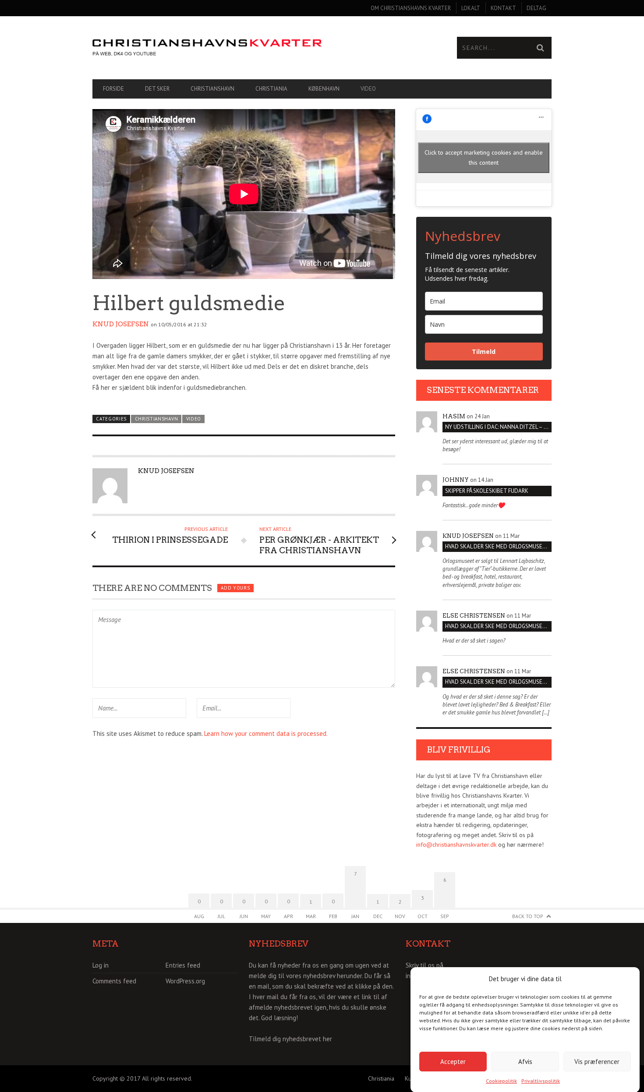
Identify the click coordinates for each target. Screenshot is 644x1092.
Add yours (235, 588)
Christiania (271, 88)
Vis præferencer (596, 1061)
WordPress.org (185, 981)
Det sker (157, 88)
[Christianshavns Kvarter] (207, 48)
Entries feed (183, 965)
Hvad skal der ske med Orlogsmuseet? (498, 546)
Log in (100, 965)
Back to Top (527, 916)
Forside (113, 88)
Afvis (525, 1061)
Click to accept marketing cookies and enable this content (484, 157)
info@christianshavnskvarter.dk (456, 844)
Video (368, 88)
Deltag (536, 8)
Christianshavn (212, 88)
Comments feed (114, 981)
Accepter (453, 1061)
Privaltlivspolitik (540, 1081)
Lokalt (470, 8)
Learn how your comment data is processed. (266, 733)
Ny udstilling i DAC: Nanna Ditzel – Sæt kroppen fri (498, 427)
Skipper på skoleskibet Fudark (486, 491)
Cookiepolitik (501, 1081)
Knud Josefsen (120, 324)
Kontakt (503, 8)
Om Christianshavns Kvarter (411, 8)
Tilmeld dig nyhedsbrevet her (290, 1039)
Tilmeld (483, 351)
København (324, 88)
